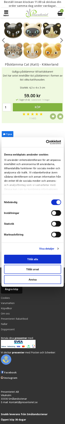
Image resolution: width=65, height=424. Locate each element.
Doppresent (8, 329)
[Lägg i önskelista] (53, 116)
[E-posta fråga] (60, 116)
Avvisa (33, 279)
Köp (38, 107)
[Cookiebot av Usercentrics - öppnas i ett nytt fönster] (46, 142)
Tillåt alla (32, 259)
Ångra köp (11, 289)
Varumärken (8, 303)
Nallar (4, 324)
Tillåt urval (32, 269)
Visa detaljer (46, 248)
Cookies (5, 297)
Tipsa (8, 134)
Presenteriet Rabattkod (14, 318)
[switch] (56, 213)
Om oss (5, 313)
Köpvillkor (6, 308)
